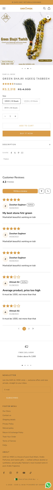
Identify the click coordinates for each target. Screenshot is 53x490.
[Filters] (41, 191)
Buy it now (26, 133)
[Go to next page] (34, 329)
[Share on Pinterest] (18, 153)
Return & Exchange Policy (13, 432)
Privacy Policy (8, 424)
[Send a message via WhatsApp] (48, 485)
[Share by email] (22, 153)
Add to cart (26, 126)
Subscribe (12, 398)
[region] (26, 353)
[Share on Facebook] (11, 153)
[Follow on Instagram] (10, 472)
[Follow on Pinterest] (17, 472)
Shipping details (9, 419)
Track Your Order (9, 436)
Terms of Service (9, 441)
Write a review (20, 191)
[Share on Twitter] (15, 153)
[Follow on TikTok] (30, 472)
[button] (8, 84)
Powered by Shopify (36, 485)
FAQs (5, 445)
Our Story (7, 411)
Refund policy (8, 428)
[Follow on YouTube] (24, 472)
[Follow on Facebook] (4, 472)
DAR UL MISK (9, 74)
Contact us (7, 415)
